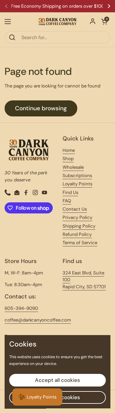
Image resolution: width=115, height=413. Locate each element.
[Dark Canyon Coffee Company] (57, 21)
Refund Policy (77, 234)
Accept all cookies (57, 380)
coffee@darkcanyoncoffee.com (38, 320)
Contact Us (75, 209)
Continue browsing (41, 108)
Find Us (70, 192)
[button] (104, 21)
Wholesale (73, 167)
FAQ (67, 201)
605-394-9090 (21, 308)
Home (69, 150)
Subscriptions (77, 175)
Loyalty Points (77, 184)
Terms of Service (80, 243)
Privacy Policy (77, 217)
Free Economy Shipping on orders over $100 (57, 6)
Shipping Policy (79, 226)
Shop (68, 159)
